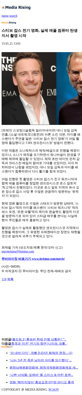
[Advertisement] (33, 290)
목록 (10, 279)
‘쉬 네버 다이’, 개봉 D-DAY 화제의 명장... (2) (41, 353)
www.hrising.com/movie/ (48, 258)
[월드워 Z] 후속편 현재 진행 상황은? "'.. (38, 339)
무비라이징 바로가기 (17, 258)
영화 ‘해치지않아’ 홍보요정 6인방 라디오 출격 (42, 382)
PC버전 (54, 389)
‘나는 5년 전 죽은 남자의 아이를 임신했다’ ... (41, 360)
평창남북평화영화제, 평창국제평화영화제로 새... (44, 367)
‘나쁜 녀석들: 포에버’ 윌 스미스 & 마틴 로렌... (41, 375)
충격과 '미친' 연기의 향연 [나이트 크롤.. (39, 343)
